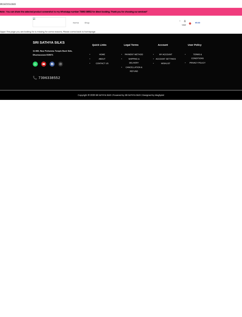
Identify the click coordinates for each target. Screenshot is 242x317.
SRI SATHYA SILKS (8, 4)
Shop (87, 22)
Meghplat (159, 95)
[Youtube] (43, 64)
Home (76, 22)
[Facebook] (52, 64)
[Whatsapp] (35, 64)
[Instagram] (60, 64)
